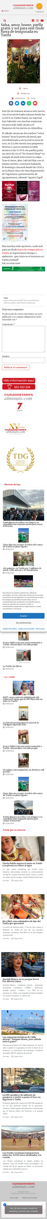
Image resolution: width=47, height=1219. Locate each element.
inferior (7, 303)
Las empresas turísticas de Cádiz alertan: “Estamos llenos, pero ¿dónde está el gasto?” (22, 1039)
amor (6, 300)
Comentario (8, 324)
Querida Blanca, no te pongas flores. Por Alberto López (21, 980)
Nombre (6, 356)
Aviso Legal (40, 629)
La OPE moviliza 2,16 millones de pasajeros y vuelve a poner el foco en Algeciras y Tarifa (21, 1097)
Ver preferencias (23, 622)
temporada (30, 303)
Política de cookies (10, 629)
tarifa (23, 303)
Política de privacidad (26, 629)
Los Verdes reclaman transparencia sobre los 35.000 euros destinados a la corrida (22, 1155)
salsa (18, 303)
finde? (21, 300)
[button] (5, 21)
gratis (31, 300)
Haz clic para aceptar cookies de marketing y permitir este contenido (23, 1209)
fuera (26, 300)
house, (36, 300)
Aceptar (23, 616)
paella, (13, 303)
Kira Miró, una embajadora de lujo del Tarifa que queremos (22, 922)
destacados (13, 300)
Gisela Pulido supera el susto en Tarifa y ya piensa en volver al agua (22, 864)
